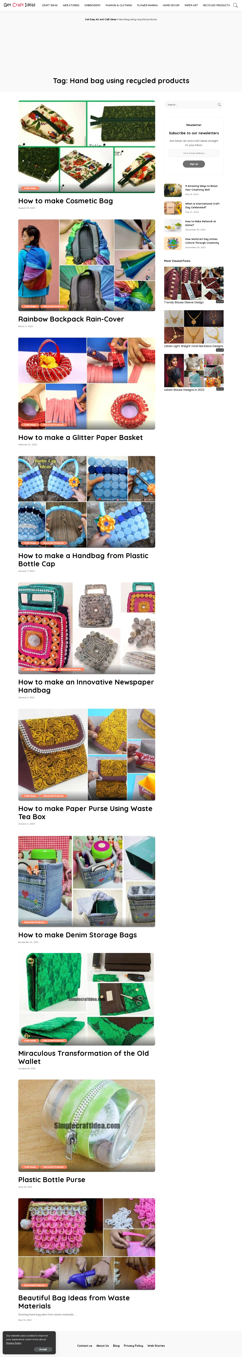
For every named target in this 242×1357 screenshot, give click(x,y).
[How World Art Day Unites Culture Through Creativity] (173, 243)
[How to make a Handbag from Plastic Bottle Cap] (86, 502)
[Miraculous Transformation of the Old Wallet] (86, 999)
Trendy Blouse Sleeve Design (184, 302)
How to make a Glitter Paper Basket (80, 437)
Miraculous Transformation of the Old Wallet (83, 1057)
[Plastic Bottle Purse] (86, 1126)
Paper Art (48, 669)
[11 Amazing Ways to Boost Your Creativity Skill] (173, 190)
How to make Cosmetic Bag (65, 200)
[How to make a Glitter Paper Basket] (86, 383)
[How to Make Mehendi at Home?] (173, 225)
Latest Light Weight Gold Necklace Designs (193, 346)
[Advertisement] (121, 48)
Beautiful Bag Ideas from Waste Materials (74, 1301)
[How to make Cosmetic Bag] (86, 147)
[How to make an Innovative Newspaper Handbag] (86, 628)
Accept (43, 1349)
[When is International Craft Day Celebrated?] (173, 208)
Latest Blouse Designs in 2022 (184, 390)
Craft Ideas (30, 188)
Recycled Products (54, 306)
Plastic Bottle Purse (51, 1179)
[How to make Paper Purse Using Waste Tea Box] (86, 754)
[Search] (235, 5)
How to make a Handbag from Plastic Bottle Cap (83, 559)
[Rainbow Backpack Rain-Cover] (86, 265)
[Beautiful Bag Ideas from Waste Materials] (86, 1244)
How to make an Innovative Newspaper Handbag (86, 685)
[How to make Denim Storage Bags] (86, 881)
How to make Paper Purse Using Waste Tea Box (85, 812)
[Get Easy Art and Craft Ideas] (19, 5)
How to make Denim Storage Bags (77, 934)
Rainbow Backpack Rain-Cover (71, 318)
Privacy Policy (13, 1343)
